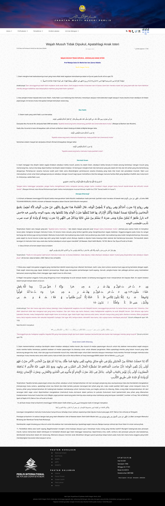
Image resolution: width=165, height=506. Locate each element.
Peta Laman (59, 482)
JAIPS (57, 462)
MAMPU (58, 465)
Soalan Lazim (59, 479)
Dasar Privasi (59, 476)
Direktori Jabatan (54, 31)
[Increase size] (143, 30)
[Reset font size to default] (146, 31)
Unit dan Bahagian (71, 31)
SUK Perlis (58, 456)
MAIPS (57, 459)
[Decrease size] (148, 30)
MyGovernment (60, 453)
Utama (8, 31)
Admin (57, 485)
